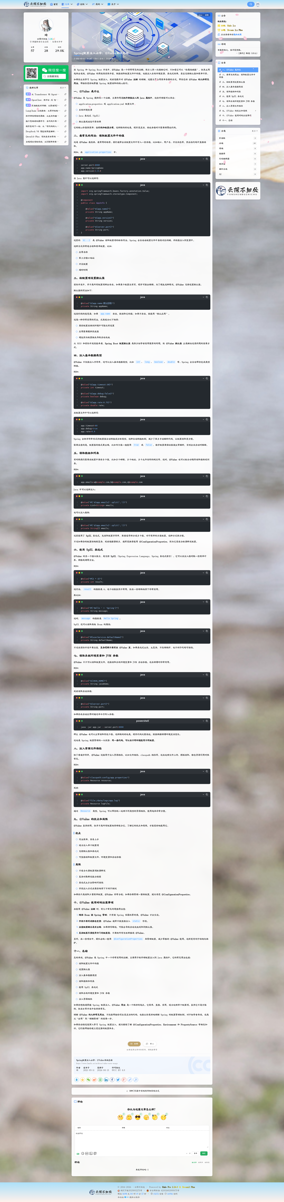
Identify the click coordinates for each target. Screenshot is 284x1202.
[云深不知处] (36, 4)
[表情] (82, 1153)
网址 (168, 1128)
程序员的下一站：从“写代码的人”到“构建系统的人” (43, 126)
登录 (195, 1153)
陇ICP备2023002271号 (132, 1190)
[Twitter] (118, 1079)
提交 (204, 1153)
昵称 (79, 1128)
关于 (113, 4)
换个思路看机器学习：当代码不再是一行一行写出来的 (43, 121)
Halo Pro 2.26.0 (170, 1187)
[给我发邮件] (56, 58)
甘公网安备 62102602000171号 (164, 1190)
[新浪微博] (94, 1079)
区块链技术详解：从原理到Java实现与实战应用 (43, 105)
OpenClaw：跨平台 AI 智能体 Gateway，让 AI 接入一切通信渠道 (43, 100)
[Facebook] (112, 1079)
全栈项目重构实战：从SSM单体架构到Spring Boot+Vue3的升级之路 (43, 142)
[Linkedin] (106, 1079)
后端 (207, 15)
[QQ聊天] (36, 58)
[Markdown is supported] (78, 1153)
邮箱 (123, 1128)
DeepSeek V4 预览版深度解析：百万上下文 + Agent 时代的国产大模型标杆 (43, 131)
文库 (67, 4)
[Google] (124, 1079)
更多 (62, 88)
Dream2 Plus (188, 1187)
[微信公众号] (46, 73)
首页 (55, 4)
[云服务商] (126, 1197)
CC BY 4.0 (119, 1070)
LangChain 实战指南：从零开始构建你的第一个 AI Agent (43, 111)
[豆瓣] (100, 1079)
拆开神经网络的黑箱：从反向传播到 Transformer (43, 116)
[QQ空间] (82, 1079)
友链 (82, 4)
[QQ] (76, 1079)
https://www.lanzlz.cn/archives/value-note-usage (97, 1063)
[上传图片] (91, 1153)
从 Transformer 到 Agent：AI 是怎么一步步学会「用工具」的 (43, 94)
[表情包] (87, 1153)
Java (200, 15)
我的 (98, 4)
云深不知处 (139, 1187)
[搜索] (251, 4)
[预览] (95, 1153)
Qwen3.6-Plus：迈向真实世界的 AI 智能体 (43, 137)
